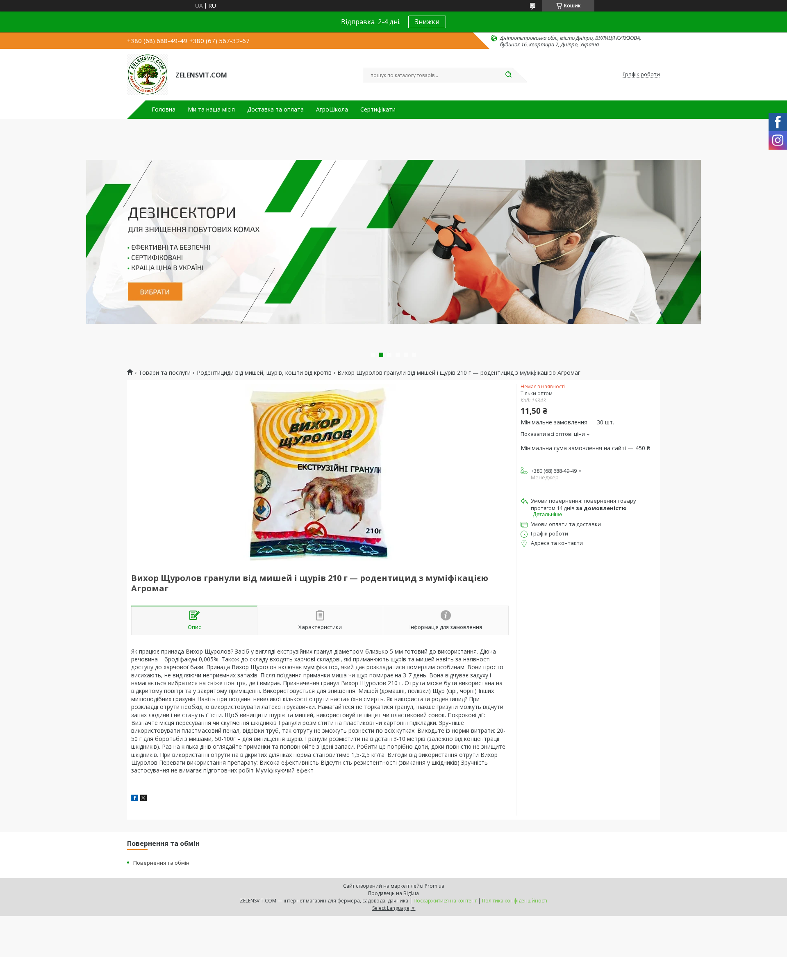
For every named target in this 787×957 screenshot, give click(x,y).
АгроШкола (332, 109)
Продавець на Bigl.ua (393, 893)
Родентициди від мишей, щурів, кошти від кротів (264, 372)
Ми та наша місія (211, 109)
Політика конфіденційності (514, 900)
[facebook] (134, 799)
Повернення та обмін (161, 862)
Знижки (427, 21)
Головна (163, 109)
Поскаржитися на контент (445, 900)
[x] (143, 799)
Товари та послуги (165, 372)
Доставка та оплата (275, 109)
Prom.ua (434, 885)
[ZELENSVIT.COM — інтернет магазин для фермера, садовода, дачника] (147, 74)
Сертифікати (378, 109)
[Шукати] (508, 75)
